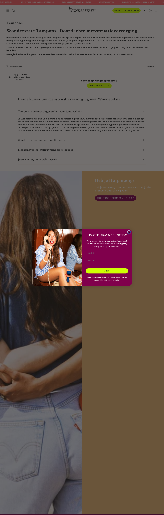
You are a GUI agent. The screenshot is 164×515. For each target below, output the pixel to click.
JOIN (107, 271)
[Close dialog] (129, 232)
